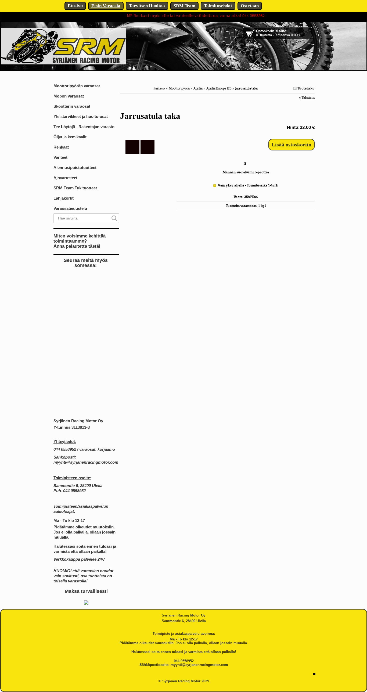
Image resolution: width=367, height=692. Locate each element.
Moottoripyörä (179, 88)
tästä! (94, 246)
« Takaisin (307, 97)
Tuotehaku (306, 88)
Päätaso (159, 88)
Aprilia (198, 88)
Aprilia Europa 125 (218, 88)
